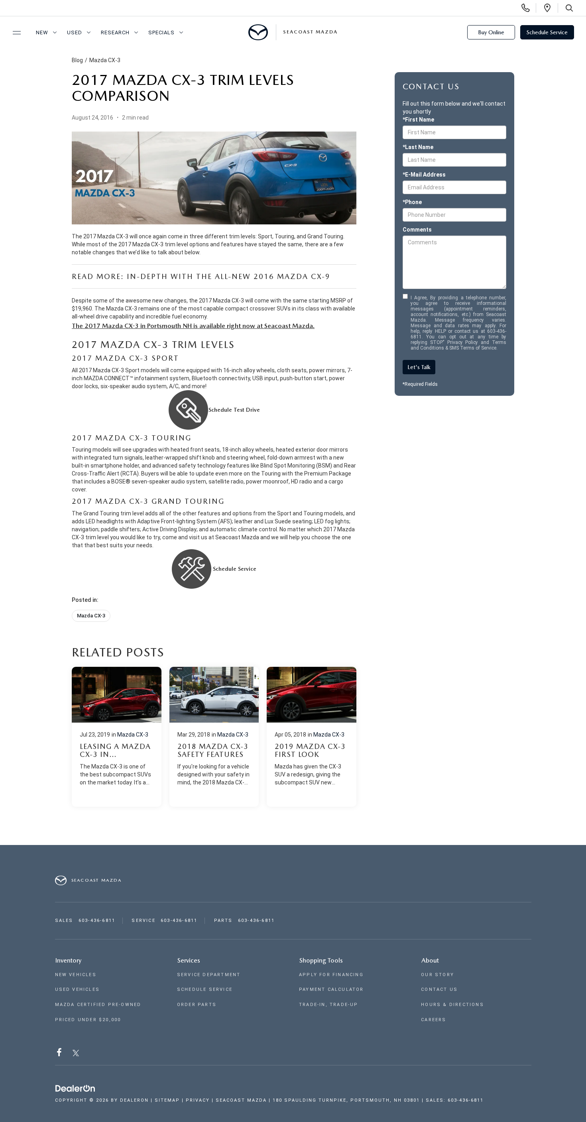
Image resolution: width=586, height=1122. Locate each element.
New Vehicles (75, 974)
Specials (161, 32)
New (42, 32)
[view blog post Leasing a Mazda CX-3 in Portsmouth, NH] (116, 737)
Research (115, 32)
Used (74, 32)
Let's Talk (419, 367)
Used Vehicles (77, 989)
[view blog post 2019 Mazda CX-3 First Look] (311, 737)
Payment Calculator (331, 989)
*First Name (418, 119)
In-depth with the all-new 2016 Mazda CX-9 (228, 276)
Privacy (198, 1100)
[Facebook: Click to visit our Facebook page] (60, 1054)
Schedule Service (547, 32)
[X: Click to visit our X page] (76, 1054)
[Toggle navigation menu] (13, 32)
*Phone (412, 202)
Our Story (437, 974)
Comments (417, 229)
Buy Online (491, 32)
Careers (433, 1019)
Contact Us (439, 989)
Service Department (209, 974)
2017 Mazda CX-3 (221, 300)
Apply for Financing (331, 974)
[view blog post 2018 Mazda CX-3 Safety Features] (214, 737)
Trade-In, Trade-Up (328, 1004)
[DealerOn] (75, 1088)
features (232, 244)
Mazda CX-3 (104, 60)
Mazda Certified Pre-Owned (98, 1004)
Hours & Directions (452, 1004)
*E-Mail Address (424, 174)
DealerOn (134, 1100)
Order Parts (196, 1004)
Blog (77, 60)
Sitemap (167, 1100)
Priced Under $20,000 (88, 1019)
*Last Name (418, 147)
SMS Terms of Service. (473, 348)
